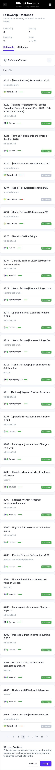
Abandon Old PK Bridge (24, 236)
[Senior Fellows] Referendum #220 (31, 163)
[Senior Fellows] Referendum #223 (30, 80)
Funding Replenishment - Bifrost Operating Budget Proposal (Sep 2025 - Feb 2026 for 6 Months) (27, 108)
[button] (50, 4)
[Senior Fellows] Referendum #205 (31, 555)
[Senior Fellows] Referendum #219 (30, 187)
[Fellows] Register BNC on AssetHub (30, 392)
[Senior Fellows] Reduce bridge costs (31, 288)
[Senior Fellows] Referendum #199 (30, 714)
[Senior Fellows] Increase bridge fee (31, 340)
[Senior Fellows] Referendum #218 (30, 212)
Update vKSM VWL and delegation (30, 690)
